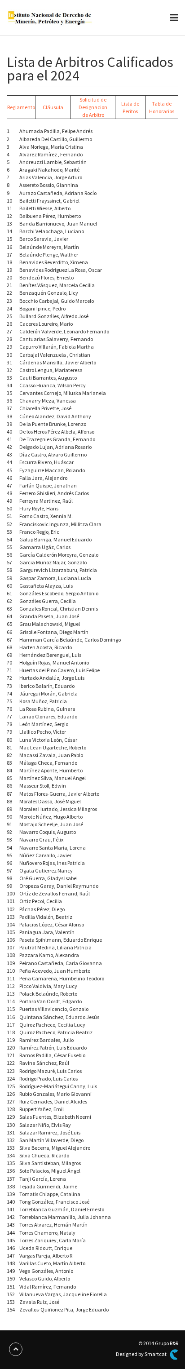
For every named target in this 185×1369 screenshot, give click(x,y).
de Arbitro (93, 114)
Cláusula (53, 107)
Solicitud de (92, 99)
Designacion (93, 107)
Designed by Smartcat (141, 1354)
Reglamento (21, 107)
